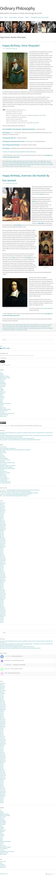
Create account (3, 861)
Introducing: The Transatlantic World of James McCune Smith (11, 436)
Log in (1, 863)
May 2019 (1, 517)
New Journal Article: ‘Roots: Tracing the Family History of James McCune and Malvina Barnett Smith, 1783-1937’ (20, 439)
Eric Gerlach (21, 326)
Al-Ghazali (42, 324)
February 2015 (2, 590)
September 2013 (3, 615)
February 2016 (2, 573)
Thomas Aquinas (19, 329)
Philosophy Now (3, 474)
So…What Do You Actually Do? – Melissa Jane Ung (9, 492)
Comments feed (3, 865)
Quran (39, 328)
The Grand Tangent (3, 477)
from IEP (43, 115)
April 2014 (1, 605)
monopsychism (44, 326)
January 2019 (2, 523)
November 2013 (3, 612)
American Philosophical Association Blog (7, 448)
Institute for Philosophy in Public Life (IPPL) (8, 465)
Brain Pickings (2, 451)
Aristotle (45, 324)
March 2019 (2, 520)
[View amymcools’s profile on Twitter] (2, 348)
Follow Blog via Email (4, 353)
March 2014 (2, 606)
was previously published (46, 308)
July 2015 (1, 583)
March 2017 (2, 554)
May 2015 (1, 586)
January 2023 (2, 505)
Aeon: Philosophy (3, 446)
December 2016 (3, 559)
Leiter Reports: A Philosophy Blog (6, 467)
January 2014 (2, 609)
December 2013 (3, 610)
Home (1, 17)
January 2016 (2, 574)
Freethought (2, 381)
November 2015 (3, 577)
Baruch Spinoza (13, 326)
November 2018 (3, 525)
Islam (35, 326)
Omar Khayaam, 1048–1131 (9, 138)
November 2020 (3, 510)
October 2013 (2, 613)
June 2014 (2, 602)
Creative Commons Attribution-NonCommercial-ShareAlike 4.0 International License (26, 425)
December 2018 (3, 524)
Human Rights (2, 386)
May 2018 (1, 534)
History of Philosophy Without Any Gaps (7, 462)
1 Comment (25, 329)
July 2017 (1, 548)
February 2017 (2, 556)
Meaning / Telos (3, 392)
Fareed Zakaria (3, 457)
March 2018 (2, 537)
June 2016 (2, 567)
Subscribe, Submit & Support (5, 409)
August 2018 (2, 530)
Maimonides (39, 326)
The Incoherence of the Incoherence (9, 329)
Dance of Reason (3, 452)
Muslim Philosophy (30, 164)
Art (0, 371)
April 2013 (1, 622)
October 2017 (2, 544)
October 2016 (2, 561)
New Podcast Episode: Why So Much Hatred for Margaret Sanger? (19, 491)
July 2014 (1, 600)
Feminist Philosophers (4, 458)
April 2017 (1, 553)
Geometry (35, 162)
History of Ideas (12, 17)
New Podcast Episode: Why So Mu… (18, 660)
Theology (15, 166)
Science (38, 161)
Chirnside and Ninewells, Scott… (17, 656)
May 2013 (1, 620)
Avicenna (31, 75)
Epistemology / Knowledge (11, 161)
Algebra (44, 161)
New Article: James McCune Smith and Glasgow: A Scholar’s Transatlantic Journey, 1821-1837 (17, 438)
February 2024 (2, 502)
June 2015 (2, 584)
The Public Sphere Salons (4, 478)
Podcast (27, 17)
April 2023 (1, 504)
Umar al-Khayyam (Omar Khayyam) (11, 144)
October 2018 (2, 527)
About (6, 17)
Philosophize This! (3, 471)
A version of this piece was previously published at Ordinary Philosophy (19, 151)
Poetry (46, 164)
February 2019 (2, 521)
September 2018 (3, 528)
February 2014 (2, 607)
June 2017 (2, 550)
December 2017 (3, 541)
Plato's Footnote (3, 475)
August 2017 (2, 547)
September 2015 (3, 580)
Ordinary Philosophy (17, 8)
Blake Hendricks (3, 491)
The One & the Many (3, 410)
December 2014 (3, 593)
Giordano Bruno (27, 326)
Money (1, 394)
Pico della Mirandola (31, 328)
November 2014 (3, 594)
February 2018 (2, 538)
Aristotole (49, 324)
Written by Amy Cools (4, 415)
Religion (34, 161)
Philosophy (20, 17)
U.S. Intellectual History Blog (5, 482)
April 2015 (1, 587)
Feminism (2, 380)
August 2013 (2, 616)
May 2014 (1, 603)
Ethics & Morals (3, 379)
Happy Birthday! (19, 161)
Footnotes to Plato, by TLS (5, 459)
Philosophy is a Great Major (5, 472)
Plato (37, 328)
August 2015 (2, 582)
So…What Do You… (8, 664)
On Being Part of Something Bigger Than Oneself (29, 492)
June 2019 (2, 515)
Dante (17, 326)
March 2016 (2, 571)
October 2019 (2, 512)
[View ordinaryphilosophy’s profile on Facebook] (0, 348)
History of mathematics (47, 162)
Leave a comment (27, 166)
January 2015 (2, 592)
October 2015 (2, 579)
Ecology (1, 373)
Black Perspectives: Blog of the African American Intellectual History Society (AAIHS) (15, 449)
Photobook (2, 397)
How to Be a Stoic (3, 464)
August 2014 (2, 599)
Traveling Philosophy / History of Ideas (39, 17)
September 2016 (3, 563)
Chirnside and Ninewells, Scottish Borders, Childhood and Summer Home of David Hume (23, 489)
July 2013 (1, 617)
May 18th (16, 164)
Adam (1, 495)
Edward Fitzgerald (16, 162)
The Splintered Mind (3, 480)
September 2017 (3, 546)
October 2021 (2, 507)
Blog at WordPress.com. (4, 873)
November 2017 (3, 543)
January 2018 (2, 540)
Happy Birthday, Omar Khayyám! (21, 45)
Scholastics (43, 328)
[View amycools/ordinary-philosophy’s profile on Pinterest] (5, 348)
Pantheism (21, 328)
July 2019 (1, 514)
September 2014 (3, 597)
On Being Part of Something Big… (20, 664)
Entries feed (2, 864)
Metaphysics (2, 393)
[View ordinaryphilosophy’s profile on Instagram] (3, 348)
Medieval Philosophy (22, 164)
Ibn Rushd (32, 326)
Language (2, 389)
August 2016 (2, 564)
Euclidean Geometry (29, 162)
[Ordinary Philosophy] (28, 24)
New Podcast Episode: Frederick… (17, 668)
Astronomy (49, 161)
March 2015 (2, 589)
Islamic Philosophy (5, 164)
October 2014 (2, 596)
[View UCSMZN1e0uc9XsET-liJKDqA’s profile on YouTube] (8, 348)
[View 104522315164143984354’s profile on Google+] (9, 348)
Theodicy (11, 166)
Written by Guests (30, 324)
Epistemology (22, 162)
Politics (1, 400)
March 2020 (2, 511)
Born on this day (9, 162)
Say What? (2, 404)
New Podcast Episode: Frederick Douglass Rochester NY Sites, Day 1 (18, 494)
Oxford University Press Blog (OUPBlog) (7, 468)
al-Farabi (38, 324)
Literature (1, 390)
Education (2, 374)
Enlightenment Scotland (4, 376)
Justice (1, 387)
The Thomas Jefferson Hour (5, 481)
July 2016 (1, 566)
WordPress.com (3, 867)
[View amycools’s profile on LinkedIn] (6, 348)
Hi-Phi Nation (2, 461)
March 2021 (2, 508)
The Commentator (49, 328)
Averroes (4, 326)
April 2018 (1, 535)
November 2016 (3, 560)
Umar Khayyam (20, 166)
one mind (16, 328)
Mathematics (12, 164)
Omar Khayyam (37, 164)
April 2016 (1, 570)
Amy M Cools (14, 48)
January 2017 (2, 557)
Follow (2, 361)
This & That (2, 412)
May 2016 (1, 569)
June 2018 (2, 533)
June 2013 (2, 619)
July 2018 (1, 531)
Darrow (1, 454)
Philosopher (2, 469)
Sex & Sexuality (3, 407)
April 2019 (1, 518)
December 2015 (3, 576)
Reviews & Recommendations (5, 403)
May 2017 (1, 551)
